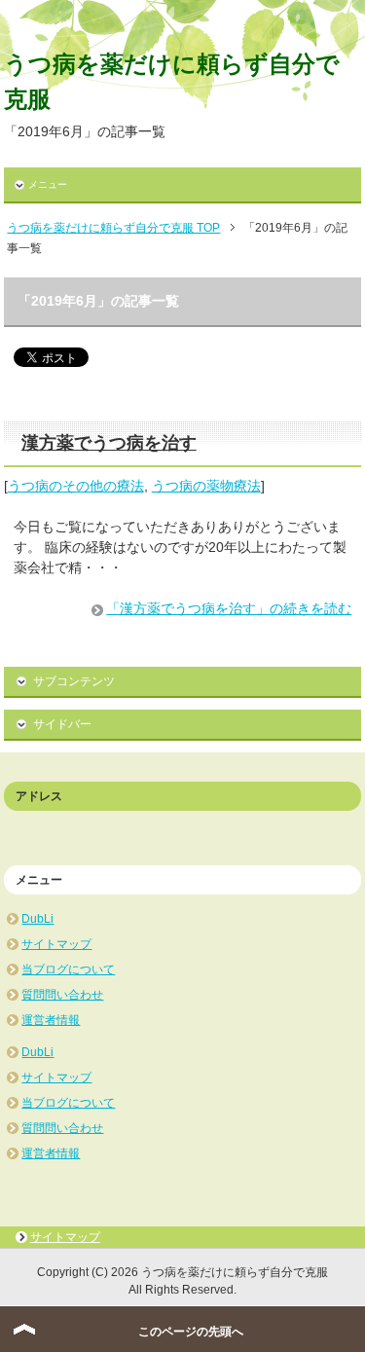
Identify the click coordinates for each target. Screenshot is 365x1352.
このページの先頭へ (190, 1331)
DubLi (37, 919)
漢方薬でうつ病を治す (109, 443)
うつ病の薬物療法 (206, 485)
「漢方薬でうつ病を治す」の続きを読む (228, 608)
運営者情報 (50, 1020)
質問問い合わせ (62, 995)
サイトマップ (56, 944)
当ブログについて (68, 969)
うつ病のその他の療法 (76, 485)
